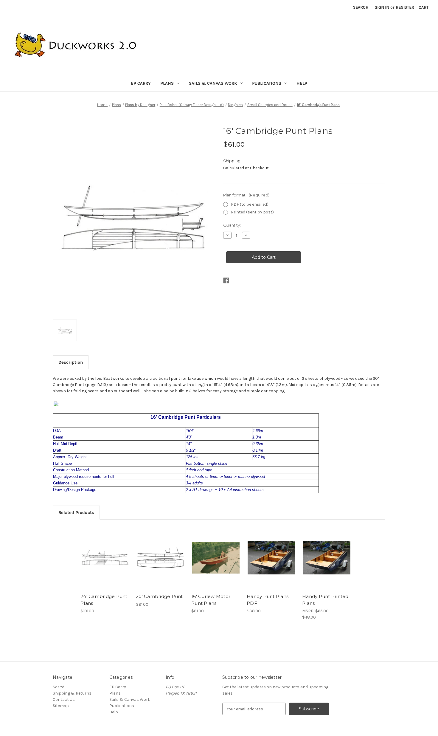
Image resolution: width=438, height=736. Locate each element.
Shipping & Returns (72, 693)
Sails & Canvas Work (213, 83)
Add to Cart (271, 557)
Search (360, 7)
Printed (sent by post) (252, 212)
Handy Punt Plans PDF (267, 600)
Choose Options (105, 557)
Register (405, 7)
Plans (167, 83)
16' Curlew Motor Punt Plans (210, 600)
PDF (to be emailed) (249, 204)
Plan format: (246, 195)
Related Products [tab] (76, 512)
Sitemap (61, 705)
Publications (266, 83)
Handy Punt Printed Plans (325, 600)
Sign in (382, 7)
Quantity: (232, 225)
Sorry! (58, 686)
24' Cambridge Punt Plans (104, 600)
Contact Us (64, 699)
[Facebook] (226, 280)
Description (70, 362)
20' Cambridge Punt (159, 596)
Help (301, 83)
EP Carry (141, 83)
